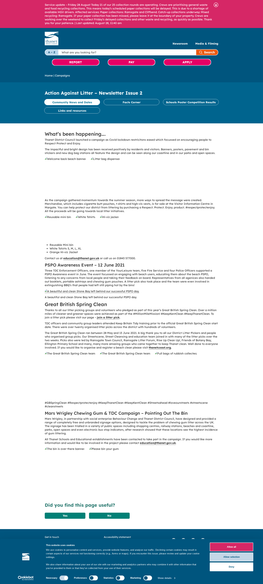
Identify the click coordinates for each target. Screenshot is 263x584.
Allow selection (231, 557)
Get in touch (52, 537)
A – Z (51, 52)
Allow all (231, 547)
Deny (231, 566)
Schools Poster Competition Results (191, 102)
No (109, 515)
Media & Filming (206, 43)
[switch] (93, 577)
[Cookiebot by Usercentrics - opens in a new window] (25, 578)
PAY (131, 62)
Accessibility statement (117, 537)
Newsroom (180, 43)
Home (49, 75)
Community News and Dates (72, 102)
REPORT (75, 62)
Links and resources (72, 110)
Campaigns (62, 75)
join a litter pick (108, 317)
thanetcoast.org (160, 347)
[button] (216, 5)
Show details (165, 578)
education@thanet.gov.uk (81, 258)
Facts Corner (131, 102)
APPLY (187, 62)
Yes (65, 515)
